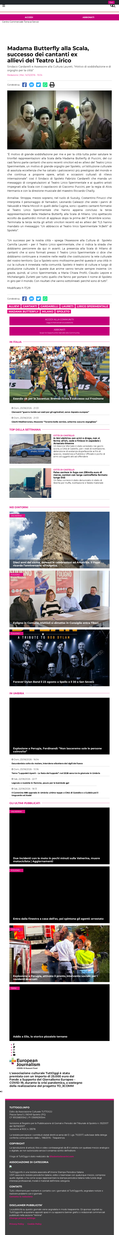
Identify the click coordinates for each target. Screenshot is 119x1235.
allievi (14, 306)
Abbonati (88, 17)
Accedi (29, 17)
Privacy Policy (16, 1224)
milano (47, 311)
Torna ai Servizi (31, 22)
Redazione (12, 75)
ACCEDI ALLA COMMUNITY (59, 321)
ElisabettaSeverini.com (61, 1156)
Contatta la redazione (21, 1196)
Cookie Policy (34, 1224)
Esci (111, 2)
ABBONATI (60, 331)
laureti (67, 306)
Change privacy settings (22, 1218)
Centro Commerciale (12, 22)
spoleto (63, 311)
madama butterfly (23, 311)
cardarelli (49, 306)
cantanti (30, 306)
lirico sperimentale (92, 306)
